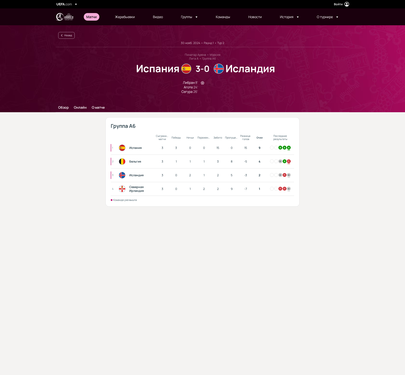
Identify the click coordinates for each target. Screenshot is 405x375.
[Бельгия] (123, 161)
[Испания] (123, 147)
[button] (189, 17)
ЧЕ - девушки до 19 (64, 17)
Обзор (63, 107)
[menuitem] (95, 17)
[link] (92, 17)
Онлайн (80, 107)
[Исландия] (123, 175)
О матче (98, 107)
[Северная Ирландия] (123, 188)
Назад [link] (68, 35)
